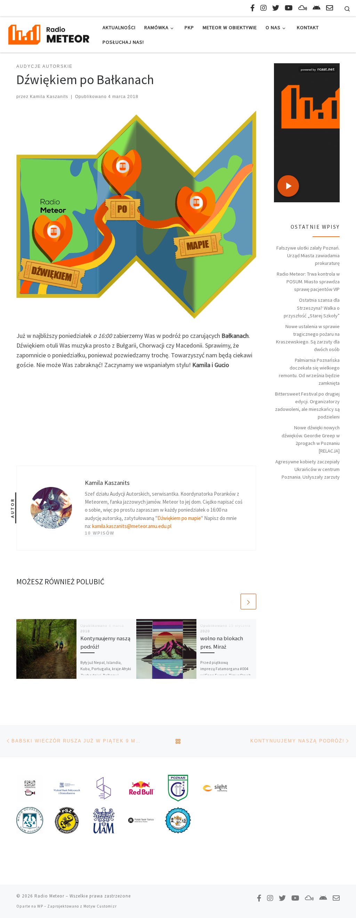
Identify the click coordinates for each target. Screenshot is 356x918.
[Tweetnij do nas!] (275, 8)
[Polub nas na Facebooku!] (252, 8)
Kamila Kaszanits (49, 96)
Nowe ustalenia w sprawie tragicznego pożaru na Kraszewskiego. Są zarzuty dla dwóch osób (308, 337)
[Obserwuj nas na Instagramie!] (263, 8)
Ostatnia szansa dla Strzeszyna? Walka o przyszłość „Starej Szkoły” (312, 307)
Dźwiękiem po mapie (179, 518)
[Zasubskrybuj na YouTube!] (289, 8)
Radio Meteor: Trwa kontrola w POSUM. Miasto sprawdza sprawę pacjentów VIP (308, 281)
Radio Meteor (49, 896)
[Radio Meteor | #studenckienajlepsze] (48, 33)
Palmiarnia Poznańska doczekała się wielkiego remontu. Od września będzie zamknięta (309, 371)
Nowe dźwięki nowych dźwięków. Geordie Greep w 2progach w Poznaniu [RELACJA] (311, 439)
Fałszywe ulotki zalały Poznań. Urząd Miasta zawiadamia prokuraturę (308, 255)
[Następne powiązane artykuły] (248, 601)
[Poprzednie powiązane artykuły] (232, 601)
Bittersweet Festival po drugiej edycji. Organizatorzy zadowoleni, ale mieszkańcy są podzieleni (307, 405)
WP (40, 906)
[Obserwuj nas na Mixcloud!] (302, 8)
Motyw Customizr (100, 906)
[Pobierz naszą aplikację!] (317, 8)
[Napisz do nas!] (329, 8)
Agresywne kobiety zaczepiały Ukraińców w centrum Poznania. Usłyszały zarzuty (307, 469)
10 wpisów (99, 533)
